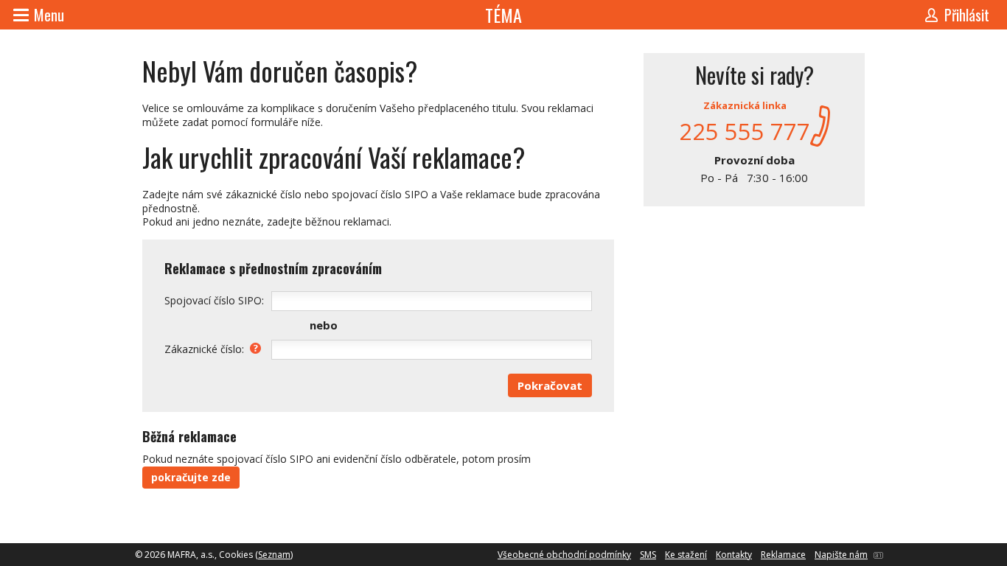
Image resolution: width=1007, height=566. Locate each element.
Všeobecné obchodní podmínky (564, 554)
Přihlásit (966, 15)
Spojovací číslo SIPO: (214, 300)
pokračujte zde (191, 477)
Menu (49, 15)
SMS (648, 554)
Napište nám (841, 554)
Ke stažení (686, 554)
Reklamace (783, 554)
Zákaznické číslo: (204, 349)
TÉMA (503, 14)
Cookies (236, 554)
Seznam (274, 554)
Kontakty (734, 554)
